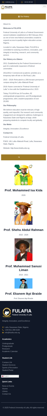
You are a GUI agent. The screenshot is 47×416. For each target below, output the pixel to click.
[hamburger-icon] (44, 6)
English (6, 376)
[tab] (23, 17)
